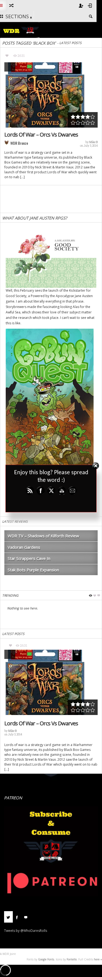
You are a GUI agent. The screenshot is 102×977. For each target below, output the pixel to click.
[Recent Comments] (25, 917)
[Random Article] (11, 5)
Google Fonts (46, 959)
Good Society (16, 296)
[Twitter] (8, 917)
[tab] (8, 919)
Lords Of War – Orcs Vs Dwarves (41, 135)
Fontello (72, 959)
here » (98, 959)
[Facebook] (17, 917)
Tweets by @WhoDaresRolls (25, 930)
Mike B (93, 142)
